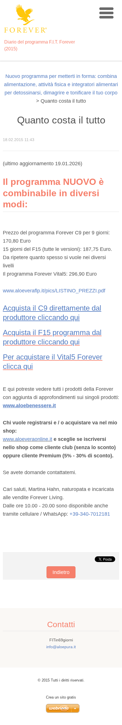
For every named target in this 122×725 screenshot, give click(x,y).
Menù (106, 12)
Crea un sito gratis (61, 697)
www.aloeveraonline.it (27, 439)
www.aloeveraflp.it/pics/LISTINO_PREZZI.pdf (55, 291)
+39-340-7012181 (90, 514)
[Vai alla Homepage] (46, 19)
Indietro (61, 572)
